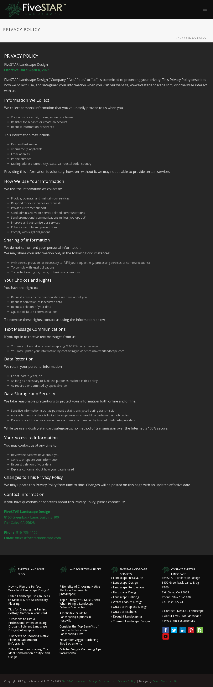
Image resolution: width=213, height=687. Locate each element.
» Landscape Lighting (125, 597)
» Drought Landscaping (126, 616)
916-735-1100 (26, 532)
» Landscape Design (124, 582)
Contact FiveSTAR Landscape (184, 611)
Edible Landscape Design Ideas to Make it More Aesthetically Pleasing (29, 599)
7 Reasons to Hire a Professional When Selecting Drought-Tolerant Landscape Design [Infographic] (27, 624)
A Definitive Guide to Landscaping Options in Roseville (75, 617)
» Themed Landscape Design (130, 621)
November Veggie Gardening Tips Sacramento (78, 641)
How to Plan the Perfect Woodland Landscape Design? (28, 588)
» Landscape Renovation (127, 587)
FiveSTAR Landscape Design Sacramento (88, 681)
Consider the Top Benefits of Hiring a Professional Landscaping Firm (79, 630)
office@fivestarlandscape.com (38, 538)
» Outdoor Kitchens (124, 612)
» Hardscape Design (124, 592)
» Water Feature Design (126, 602)
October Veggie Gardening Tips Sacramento (80, 651)
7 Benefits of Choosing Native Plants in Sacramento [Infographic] (28, 639)
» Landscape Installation (127, 578)
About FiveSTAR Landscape (182, 616)
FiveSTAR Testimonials (179, 621)
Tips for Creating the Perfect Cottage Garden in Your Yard (27, 611)
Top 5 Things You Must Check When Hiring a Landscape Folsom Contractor (79, 603)
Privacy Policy (127, 681)
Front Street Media (165, 681)
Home (179, 38)
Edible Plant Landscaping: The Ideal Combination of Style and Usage (29, 653)
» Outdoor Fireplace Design (129, 607)
